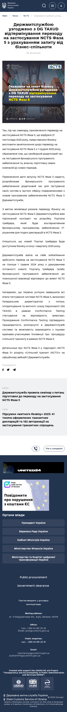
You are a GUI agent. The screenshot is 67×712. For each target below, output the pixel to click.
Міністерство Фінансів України (33, 548)
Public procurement (33, 577)
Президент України (33, 523)
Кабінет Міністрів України (33, 540)
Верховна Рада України (33, 531)
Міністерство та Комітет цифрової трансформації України (33, 558)
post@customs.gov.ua (37, 630)
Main (4, 16)
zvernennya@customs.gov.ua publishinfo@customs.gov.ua (29, 654)
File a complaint (54, 448)
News (15, 16)
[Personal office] (61, 5)
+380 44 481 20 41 (36, 642)
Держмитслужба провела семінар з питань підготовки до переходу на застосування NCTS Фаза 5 (33, 396)
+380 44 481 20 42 (36, 628)
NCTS (26, 16)
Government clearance (33, 585)
